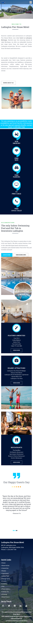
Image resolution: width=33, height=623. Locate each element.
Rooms (4, 571)
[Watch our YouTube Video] (26, 605)
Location (4, 584)
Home (4, 563)
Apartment (5, 573)
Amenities (5, 568)
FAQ (3, 586)
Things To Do (6, 578)
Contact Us (5, 591)
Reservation (5, 565)
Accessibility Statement (12, 620)
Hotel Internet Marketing (23, 616)
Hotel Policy (6, 597)
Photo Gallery (6, 589)
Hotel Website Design (7, 616)
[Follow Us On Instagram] (15, 605)
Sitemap (4, 594)
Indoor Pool (5, 576)
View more (16, 350)
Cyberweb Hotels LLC (16, 618)
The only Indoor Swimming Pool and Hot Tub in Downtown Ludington (15, 228)
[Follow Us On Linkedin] (21, 605)
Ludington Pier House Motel (15, 27)
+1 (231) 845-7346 (19, 127)
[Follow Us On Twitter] (9, 605)
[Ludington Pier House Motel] (4, 2)
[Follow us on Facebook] (3, 605)
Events (4, 581)
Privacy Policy (23, 620)
